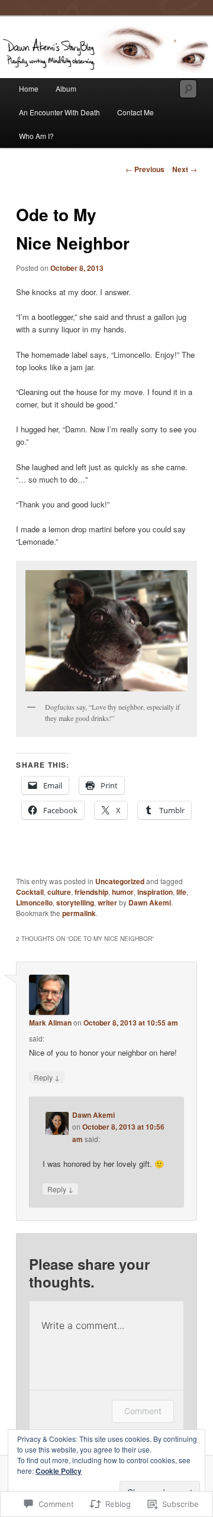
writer (107, 902)
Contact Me (135, 112)
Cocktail (30, 892)
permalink (79, 913)
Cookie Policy (59, 1471)
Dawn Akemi (149, 902)
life (181, 892)
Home (28, 88)
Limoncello (34, 902)
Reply (47, 1077)
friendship (91, 892)
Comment (143, 1411)
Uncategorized (119, 881)
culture (59, 892)
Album (66, 88)
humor (123, 892)
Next (184, 169)
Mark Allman (50, 1022)
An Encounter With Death (59, 112)
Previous (144, 169)
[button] (106, 631)
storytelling (75, 902)
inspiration (155, 892)
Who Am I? (36, 136)
